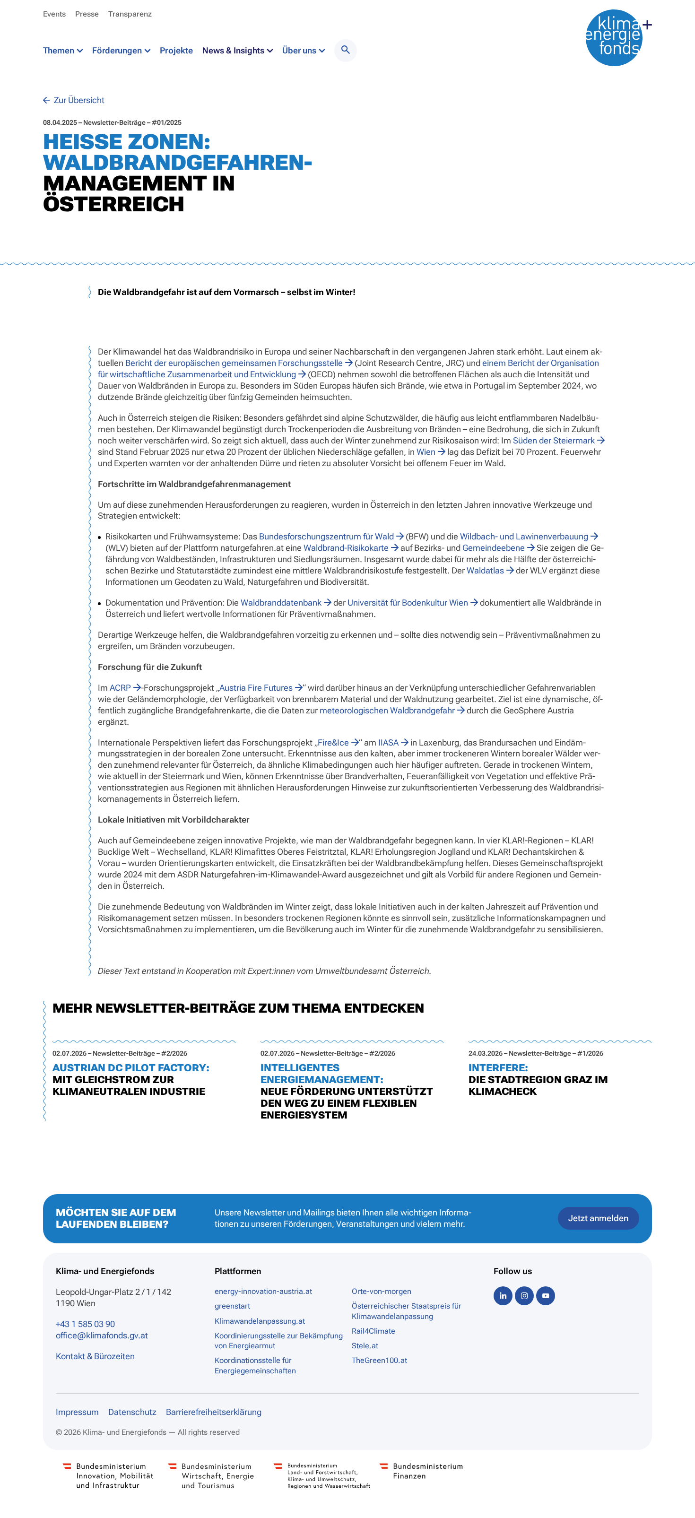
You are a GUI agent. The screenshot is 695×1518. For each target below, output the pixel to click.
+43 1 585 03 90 (85, 1324)
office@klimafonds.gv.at (102, 1335)
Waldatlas (485, 570)
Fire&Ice (333, 742)
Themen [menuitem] (59, 50)
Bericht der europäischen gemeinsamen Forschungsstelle (234, 363)
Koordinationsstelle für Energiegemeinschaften (255, 1365)
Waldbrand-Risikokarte (346, 548)
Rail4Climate (373, 1331)
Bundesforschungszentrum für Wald (326, 536)
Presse (87, 13)
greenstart (232, 1305)
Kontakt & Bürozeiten (95, 1356)
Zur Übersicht (78, 100)
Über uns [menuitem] (300, 50)
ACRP (120, 688)
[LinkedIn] (503, 1296)
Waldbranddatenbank (281, 602)
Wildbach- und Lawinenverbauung (524, 536)
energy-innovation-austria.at (263, 1291)
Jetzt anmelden (598, 1218)
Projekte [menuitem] (176, 50)
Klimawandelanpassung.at (260, 1321)
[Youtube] (545, 1296)
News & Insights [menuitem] (234, 50)
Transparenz (130, 13)
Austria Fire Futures (256, 688)
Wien (426, 452)
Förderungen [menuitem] (118, 50)
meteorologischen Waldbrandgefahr (387, 710)
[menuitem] (345, 50)
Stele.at (365, 1345)
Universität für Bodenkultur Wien (408, 602)
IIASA (388, 742)
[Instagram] (524, 1296)
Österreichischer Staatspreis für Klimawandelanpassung (406, 1310)
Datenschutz (132, 1412)
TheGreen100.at (379, 1360)
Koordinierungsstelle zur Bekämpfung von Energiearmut (279, 1340)
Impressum (77, 1412)
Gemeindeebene (493, 548)
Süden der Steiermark (554, 440)
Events (54, 13)
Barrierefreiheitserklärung (213, 1412)
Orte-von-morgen (381, 1291)
